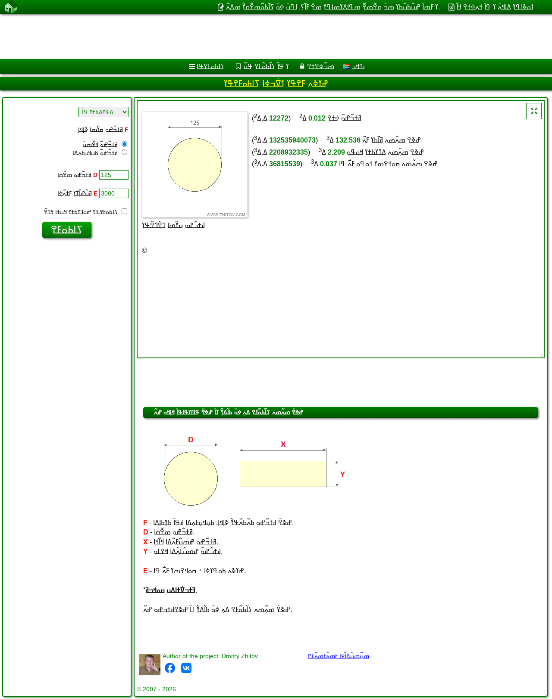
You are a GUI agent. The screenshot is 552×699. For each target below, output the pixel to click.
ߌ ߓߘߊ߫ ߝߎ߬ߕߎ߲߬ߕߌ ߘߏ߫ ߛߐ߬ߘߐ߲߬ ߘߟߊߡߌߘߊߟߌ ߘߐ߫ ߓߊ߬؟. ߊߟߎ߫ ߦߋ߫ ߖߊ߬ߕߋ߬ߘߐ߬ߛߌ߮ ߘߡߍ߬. (332, 7)
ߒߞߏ (357, 66)
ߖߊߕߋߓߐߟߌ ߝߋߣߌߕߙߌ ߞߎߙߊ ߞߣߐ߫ (82, 211)
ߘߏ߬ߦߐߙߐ (320, 66)
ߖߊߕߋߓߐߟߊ (211, 66)
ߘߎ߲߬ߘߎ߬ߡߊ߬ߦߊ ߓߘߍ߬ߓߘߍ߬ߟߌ (338, 655)
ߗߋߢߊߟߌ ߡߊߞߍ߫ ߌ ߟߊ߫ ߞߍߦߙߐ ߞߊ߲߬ (494, 7)
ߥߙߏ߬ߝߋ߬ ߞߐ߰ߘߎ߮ (100, 144)
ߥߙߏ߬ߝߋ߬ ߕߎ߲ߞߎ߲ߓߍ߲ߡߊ (95, 152)
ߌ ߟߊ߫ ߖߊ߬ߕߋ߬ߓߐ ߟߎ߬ (266, 66)
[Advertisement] (262, 36)
